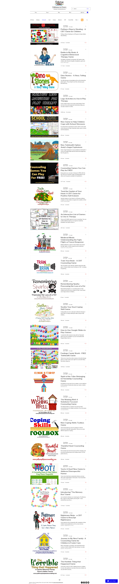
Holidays (38, 19)
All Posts (32, 19)
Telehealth (44, 19)
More (77, 19)
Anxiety (54, 19)
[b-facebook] (82, 580)
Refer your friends (32, 581)
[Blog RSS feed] (82, 20)
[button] (88, 8)
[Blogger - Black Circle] (86, 580)
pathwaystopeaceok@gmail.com (58, 579)
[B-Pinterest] (84, 580)
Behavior (60, 19)
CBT (65, 19)
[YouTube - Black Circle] (88, 580)
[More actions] (86, 26)
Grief (49, 19)
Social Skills (70, 19)
